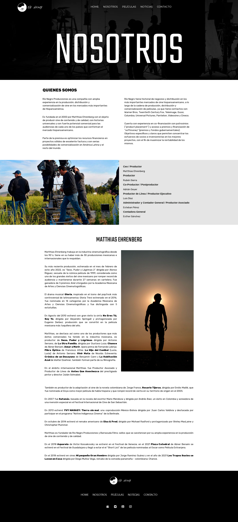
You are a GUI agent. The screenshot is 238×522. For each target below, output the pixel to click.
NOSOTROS (100, 494)
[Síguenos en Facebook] (107, 507)
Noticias (146, 6)
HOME (85, 494)
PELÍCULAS (117, 494)
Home (95, 6)
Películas (129, 6)
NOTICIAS (134, 494)
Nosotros (110, 6)
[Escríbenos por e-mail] (115, 507)
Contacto (164, 6)
